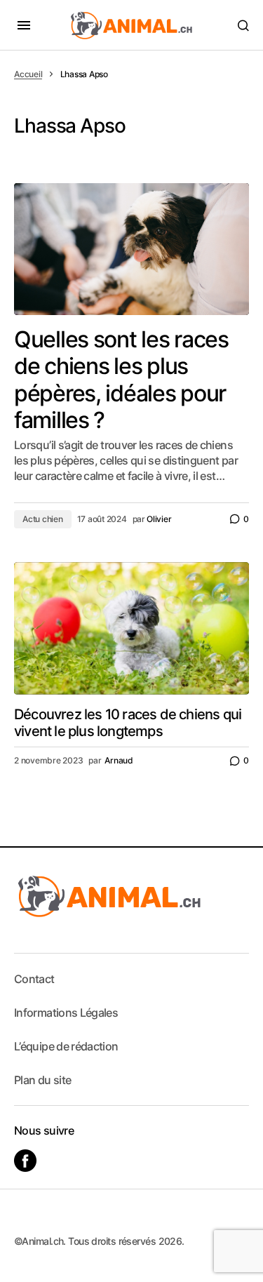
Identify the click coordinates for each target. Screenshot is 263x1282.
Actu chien (42, 519)
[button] (24, 25)
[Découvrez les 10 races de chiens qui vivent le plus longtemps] (131, 628)
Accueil (28, 74)
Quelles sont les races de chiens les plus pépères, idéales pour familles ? (121, 380)
